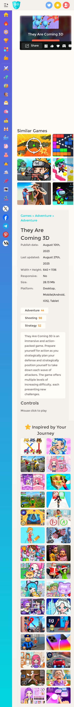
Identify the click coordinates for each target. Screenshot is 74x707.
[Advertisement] (37, 89)
